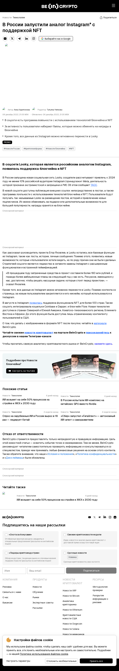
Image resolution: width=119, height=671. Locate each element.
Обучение (38, 592)
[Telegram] (19, 38)
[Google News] (115, 517)
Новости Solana (71, 628)
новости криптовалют (38, 332)
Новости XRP (69, 590)
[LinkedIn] (26, 38)
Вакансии (7, 602)
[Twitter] (12, 38)
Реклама (6, 586)
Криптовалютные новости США (72, 616)
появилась (35, 302)
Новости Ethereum (72, 609)
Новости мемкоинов (73, 634)
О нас (5, 597)
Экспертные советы (43, 602)
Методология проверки (100, 588)
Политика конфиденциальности (96, 454)
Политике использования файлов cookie (44, 654)
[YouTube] (5, 38)
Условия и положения (60, 454)
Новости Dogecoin (72, 623)
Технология (19, 17)
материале (100, 323)
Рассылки (37, 607)
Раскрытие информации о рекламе (100, 599)
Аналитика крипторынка (69, 603)
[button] (30, 539)
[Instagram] (33, 38)
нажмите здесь (103, 343)
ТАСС (94, 185)
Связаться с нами (11, 592)
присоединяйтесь (97, 332)
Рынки (36, 597)
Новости (7, 17)
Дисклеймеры (14, 457)
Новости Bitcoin (71, 595)
